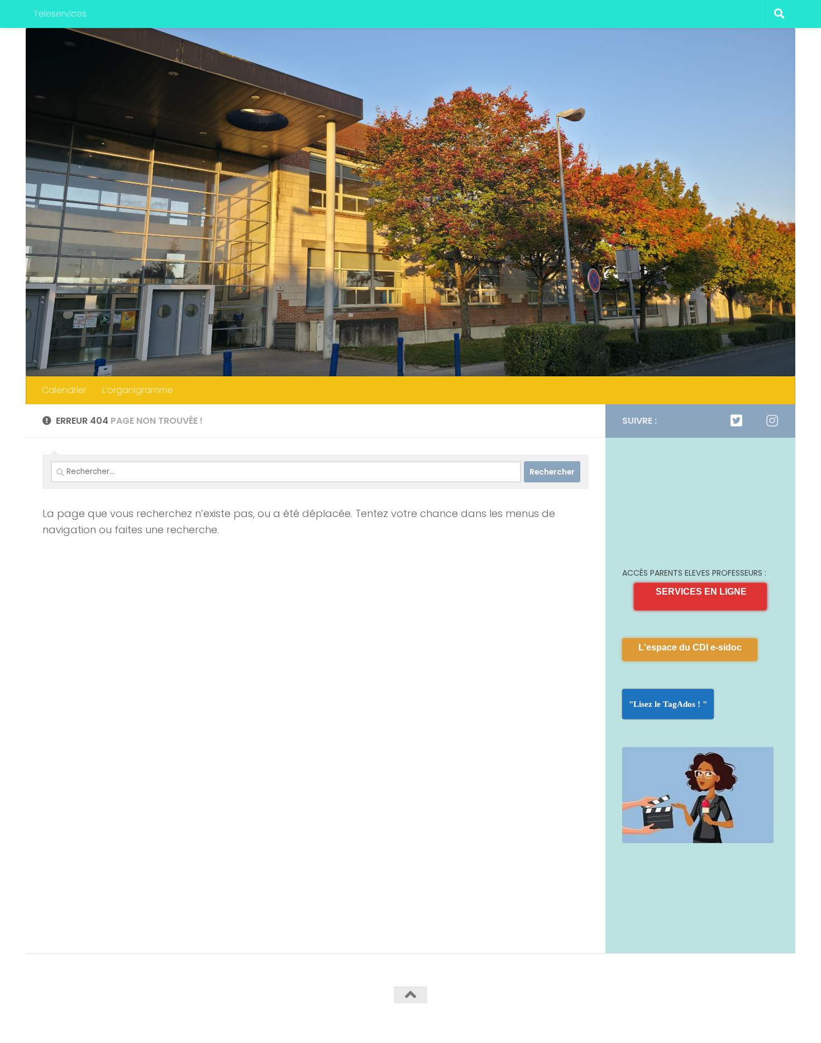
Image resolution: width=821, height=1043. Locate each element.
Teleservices (60, 13)
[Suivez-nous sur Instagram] (772, 420)
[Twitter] (736, 420)
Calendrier (64, 390)
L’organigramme (137, 390)
